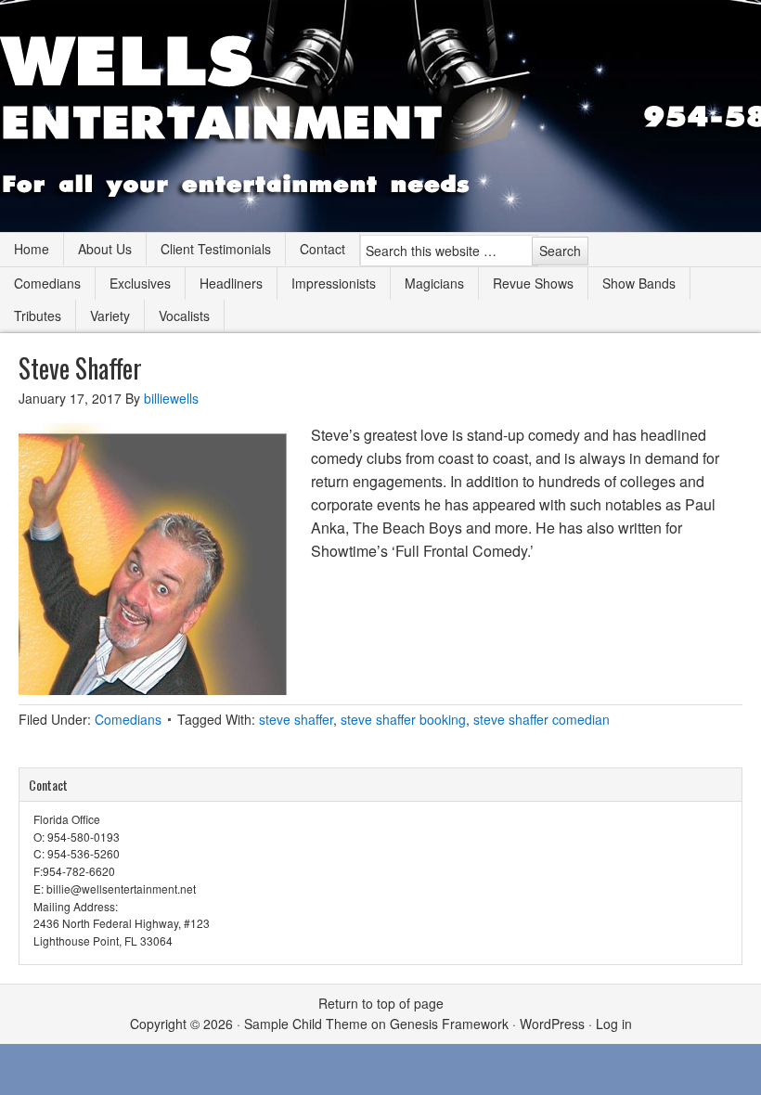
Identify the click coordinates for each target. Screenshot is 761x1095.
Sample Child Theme (306, 1023)
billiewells (171, 398)
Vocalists (184, 315)
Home (31, 248)
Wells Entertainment (380, 116)
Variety (110, 315)
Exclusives (140, 283)
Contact (322, 248)
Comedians (47, 283)
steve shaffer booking (403, 719)
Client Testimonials (216, 248)
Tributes (37, 315)
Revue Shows (533, 283)
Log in (614, 1023)
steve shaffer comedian (541, 719)
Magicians (434, 283)
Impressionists (333, 283)
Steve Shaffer (80, 368)
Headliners (231, 283)
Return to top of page (381, 1003)
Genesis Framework (449, 1023)
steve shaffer (296, 719)
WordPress (552, 1023)
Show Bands (639, 283)
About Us (105, 248)
